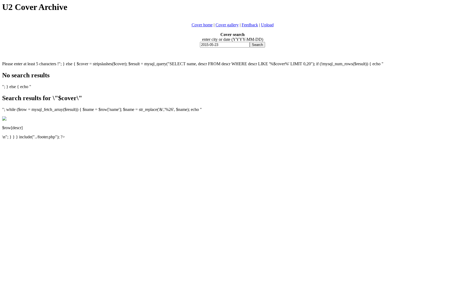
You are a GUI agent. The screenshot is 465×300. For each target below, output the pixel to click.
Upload (267, 25)
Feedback (250, 25)
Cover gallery (227, 25)
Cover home (202, 25)
